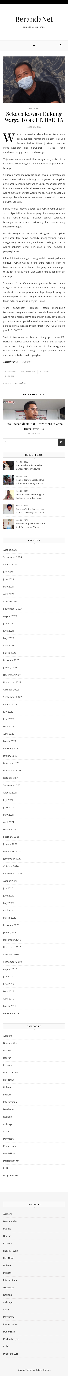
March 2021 (9, 829)
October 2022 (11, 689)
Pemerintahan (10, 1146)
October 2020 (11, 866)
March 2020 (9, 917)
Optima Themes (43, 1369)
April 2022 (8, 733)
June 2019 (8, 983)
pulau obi (9, 376)
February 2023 (11, 660)
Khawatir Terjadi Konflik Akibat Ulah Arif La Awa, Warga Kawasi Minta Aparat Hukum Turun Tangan (30, 525)
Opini (6, 1131)
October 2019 (11, 954)
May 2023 (8, 638)
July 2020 (8, 888)
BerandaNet (34, 18)
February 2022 (11, 748)
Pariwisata (9, 1138)
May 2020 (8, 902)
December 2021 (12, 763)
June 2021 (8, 807)
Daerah (34, 108)
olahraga (7, 1124)
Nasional (7, 1116)
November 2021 (12, 770)
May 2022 (8, 726)
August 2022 (10, 704)
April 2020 (8, 910)
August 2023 (10, 616)
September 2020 (12, 873)
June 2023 (8, 630)
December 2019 (12, 939)
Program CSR (10, 1175)
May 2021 (8, 814)
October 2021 (11, 777)
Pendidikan (9, 1153)
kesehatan (8, 1109)
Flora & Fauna (10, 1072)
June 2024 (8, 579)
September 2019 (12, 961)
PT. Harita (44, 371)
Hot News (8, 1079)
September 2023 (12, 608)
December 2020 (12, 851)
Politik (6, 1168)
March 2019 (9, 1005)
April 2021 (8, 822)
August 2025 (10, 549)
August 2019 (10, 969)
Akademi (7, 1035)
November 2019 (12, 947)
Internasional (10, 1101)
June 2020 (8, 895)
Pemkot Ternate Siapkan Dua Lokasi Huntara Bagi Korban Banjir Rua (30, 481)
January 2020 (10, 932)
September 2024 (12, 557)
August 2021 (10, 792)
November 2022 (12, 682)
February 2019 (11, 1013)
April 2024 (8, 593)
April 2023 (8, 645)
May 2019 (8, 991)
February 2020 (11, 925)
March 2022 (9, 741)
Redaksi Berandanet (17, 383)
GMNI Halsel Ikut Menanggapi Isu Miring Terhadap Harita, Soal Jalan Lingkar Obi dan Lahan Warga (30, 496)
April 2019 (8, 998)
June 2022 (8, 719)
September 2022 (12, 696)
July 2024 (8, 571)
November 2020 (12, 858)
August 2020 (10, 880)
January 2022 (10, 755)
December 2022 (12, 674)
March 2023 (9, 652)
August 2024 (10, 564)
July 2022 (8, 711)
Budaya (7, 1050)
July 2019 (8, 976)
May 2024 (8, 586)
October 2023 (11, 601)
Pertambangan (11, 1160)
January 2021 (10, 844)
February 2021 (11, 836)
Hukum (7, 1087)
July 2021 (8, 799)
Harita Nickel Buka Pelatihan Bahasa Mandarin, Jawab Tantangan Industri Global (29, 467)
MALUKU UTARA (28, 371)
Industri (7, 1094)
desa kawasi (10, 371)
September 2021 (12, 785)
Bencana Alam (10, 1043)
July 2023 (8, 623)
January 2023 (10, 667)
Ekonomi (7, 1065)
